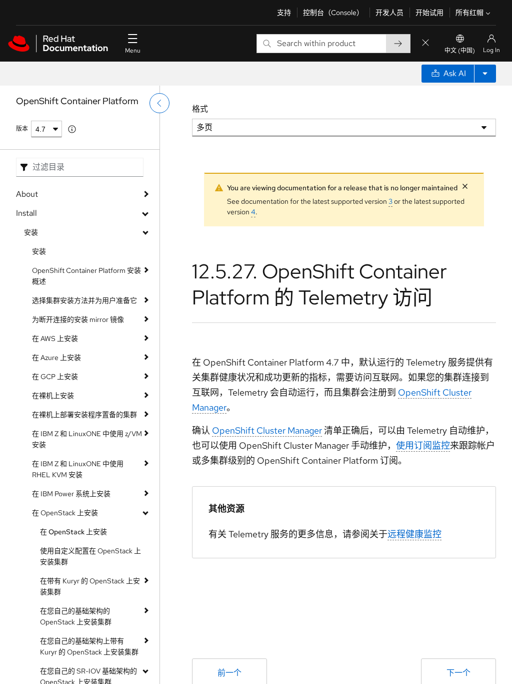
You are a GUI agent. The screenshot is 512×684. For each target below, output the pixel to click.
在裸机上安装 (53, 395)
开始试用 (430, 12)
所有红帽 (470, 12)
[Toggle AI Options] (485, 74)
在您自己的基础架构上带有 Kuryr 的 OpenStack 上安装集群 (89, 646)
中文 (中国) (459, 51)
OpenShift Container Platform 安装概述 (86, 276)
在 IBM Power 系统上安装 (71, 493)
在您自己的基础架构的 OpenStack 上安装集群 (76, 616)
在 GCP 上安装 (55, 376)
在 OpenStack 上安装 (65, 512)
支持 (284, 12)
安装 (31, 232)
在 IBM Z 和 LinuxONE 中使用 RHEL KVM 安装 (78, 469)
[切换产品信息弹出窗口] (72, 129)
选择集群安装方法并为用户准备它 (84, 300)
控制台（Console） (333, 12)
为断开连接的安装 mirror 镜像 (78, 319)
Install (26, 213)
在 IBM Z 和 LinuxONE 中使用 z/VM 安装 (87, 439)
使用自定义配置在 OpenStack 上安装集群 (90, 556)
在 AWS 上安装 (55, 338)
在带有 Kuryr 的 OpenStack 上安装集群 (90, 586)
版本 (22, 129)
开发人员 (390, 12)
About (27, 194)
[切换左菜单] (160, 103)
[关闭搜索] (425, 43)
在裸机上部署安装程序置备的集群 (84, 414)
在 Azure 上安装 (56, 357)
